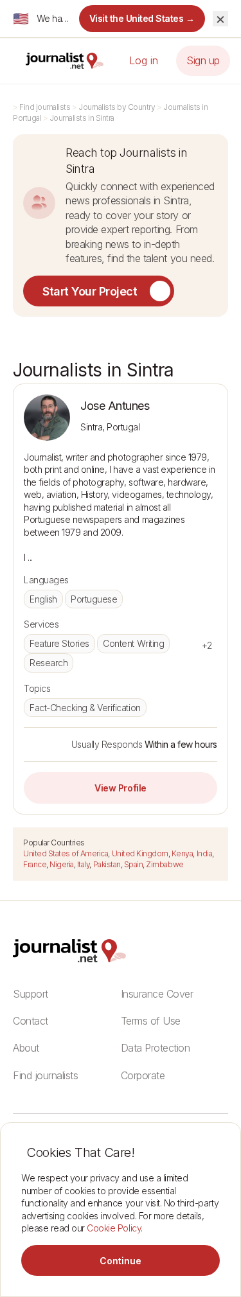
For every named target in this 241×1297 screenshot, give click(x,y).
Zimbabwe (164, 864)
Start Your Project (89, 291)
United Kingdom (140, 853)
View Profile (120, 787)
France (34, 864)
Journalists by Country (116, 107)
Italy (83, 864)
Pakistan (107, 864)
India (205, 853)
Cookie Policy (114, 1227)
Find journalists (44, 107)
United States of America (65, 853)
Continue (120, 1260)
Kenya (182, 853)
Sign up (203, 60)
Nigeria (61, 864)
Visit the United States (142, 18)
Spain (133, 864)
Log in (143, 60)
